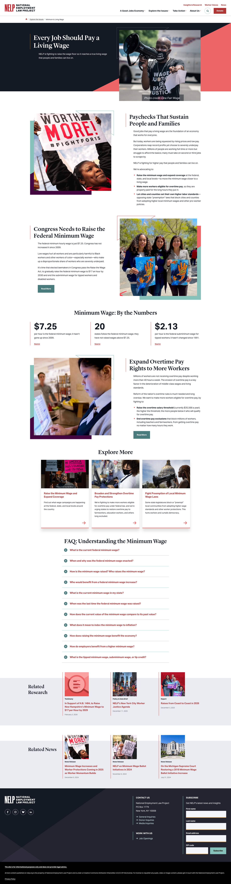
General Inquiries (147, 816)
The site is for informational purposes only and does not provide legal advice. (36, 867)
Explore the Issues (158, 10)
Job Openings (146, 838)
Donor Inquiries (146, 820)
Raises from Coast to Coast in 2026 (180, 703)
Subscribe (218, 850)
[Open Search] (208, 11)
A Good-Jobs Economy (132, 10)
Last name (190, 821)
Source (37, 344)
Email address (192, 833)
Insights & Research (192, 5)
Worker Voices (211, 5)
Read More (46, 288)
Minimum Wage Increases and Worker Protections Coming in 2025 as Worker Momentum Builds (84, 769)
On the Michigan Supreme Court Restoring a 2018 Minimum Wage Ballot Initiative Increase (178, 769)
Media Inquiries (146, 823)
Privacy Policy (10, 879)
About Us (194, 10)
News (223, 5)
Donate (220, 11)
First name (191, 809)
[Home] (26, 19)
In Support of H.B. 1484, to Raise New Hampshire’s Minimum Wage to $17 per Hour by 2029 (84, 707)
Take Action (179, 10)
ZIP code (190, 845)
